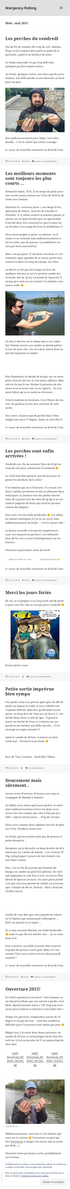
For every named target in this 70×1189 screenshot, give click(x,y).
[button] (15, 368)
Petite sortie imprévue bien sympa (29, 691)
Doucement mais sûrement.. (23, 782)
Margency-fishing (20, 7)
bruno (27, 161)
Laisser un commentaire (46, 161)
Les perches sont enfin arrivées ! (29, 453)
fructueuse (17, 1141)
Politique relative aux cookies (34, 1176)
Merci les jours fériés (28, 592)
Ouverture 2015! (23, 989)
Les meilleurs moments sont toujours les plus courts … (30, 178)
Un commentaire (35, 768)
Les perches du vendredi (31, 38)
